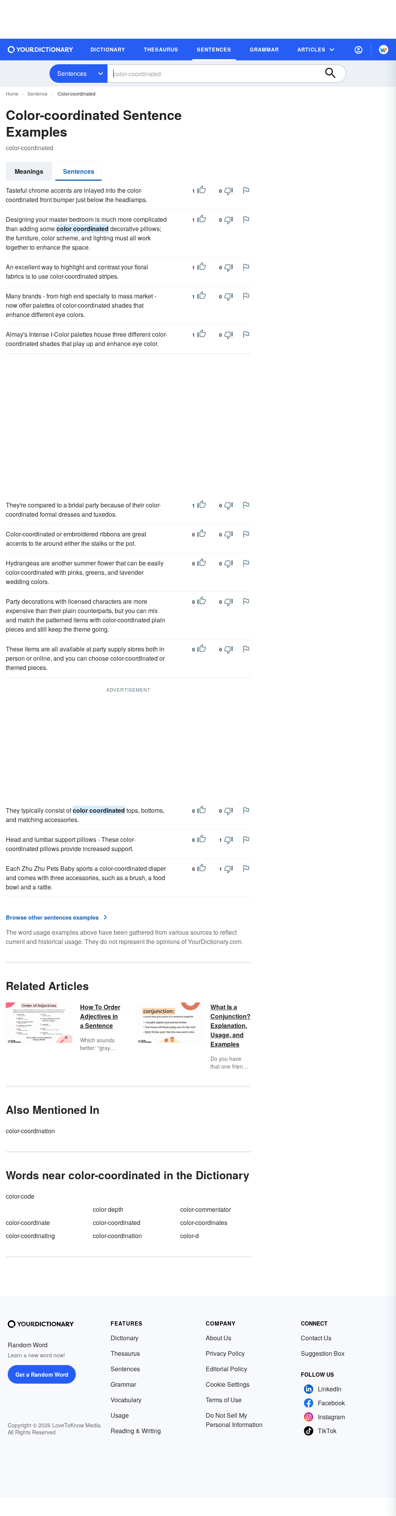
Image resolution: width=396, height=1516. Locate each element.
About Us (218, 1337)
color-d (189, 1235)
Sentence (37, 93)
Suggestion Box (323, 1353)
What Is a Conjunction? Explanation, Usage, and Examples (230, 1025)
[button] (358, 49)
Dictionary (124, 1337)
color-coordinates (203, 1222)
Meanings (29, 171)
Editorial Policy (226, 1368)
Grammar (123, 1384)
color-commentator (205, 1209)
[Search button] (334, 73)
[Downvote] (228, 191)
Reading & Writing (136, 1430)
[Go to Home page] (40, 49)
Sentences (72, 73)
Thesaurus (125, 1353)
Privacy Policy (225, 1353)
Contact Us (316, 1337)
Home (12, 93)
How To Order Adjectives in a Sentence (100, 1016)
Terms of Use (224, 1399)
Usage (120, 1415)
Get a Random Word (41, 1374)
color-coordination (30, 1130)
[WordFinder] (383, 49)
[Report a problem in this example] (246, 190)
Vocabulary (126, 1399)
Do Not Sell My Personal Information (234, 1420)
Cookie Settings (227, 1384)
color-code (20, 1196)
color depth (108, 1209)
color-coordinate (28, 1222)
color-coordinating (30, 1235)
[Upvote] (201, 191)
